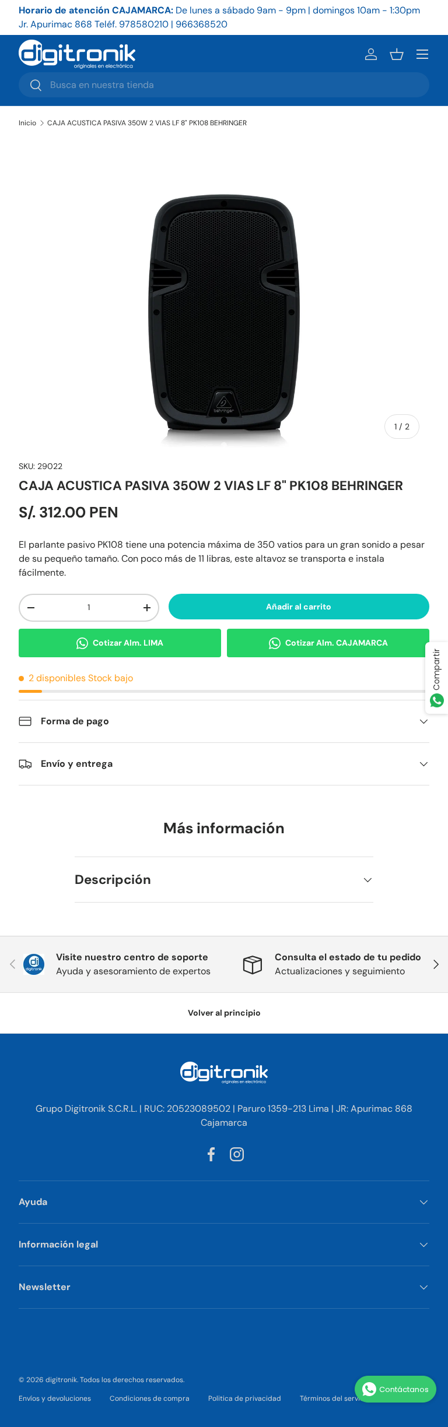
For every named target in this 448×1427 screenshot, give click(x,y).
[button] (397, 54)
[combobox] (224, 84)
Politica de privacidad (244, 1398)
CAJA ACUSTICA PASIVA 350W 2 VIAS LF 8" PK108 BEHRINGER (147, 122)
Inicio (27, 122)
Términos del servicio (335, 1398)
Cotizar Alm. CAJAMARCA (336, 642)
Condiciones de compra (150, 1398)
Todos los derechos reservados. (132, 1379)
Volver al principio (224, 1012)
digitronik (61, 1379)
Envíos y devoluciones (55, 1398)
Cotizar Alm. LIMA (128, 642)
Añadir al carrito (298, 606)
